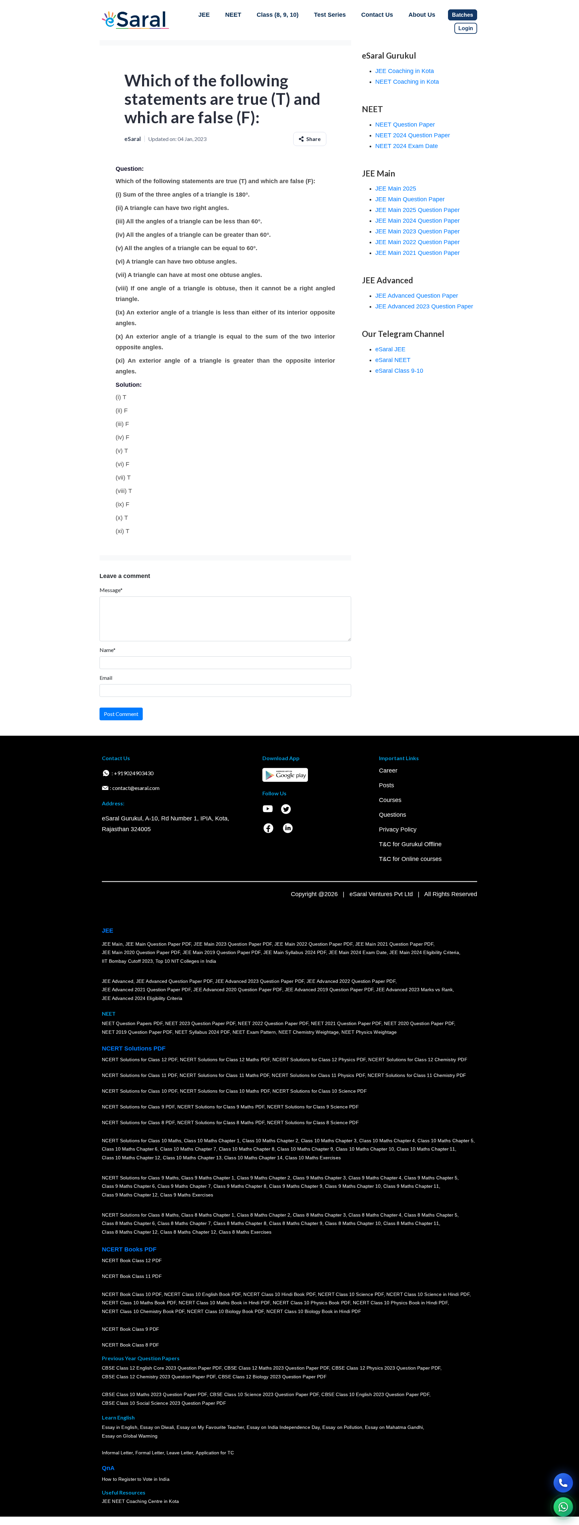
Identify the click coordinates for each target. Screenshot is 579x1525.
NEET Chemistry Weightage (308, 1032)
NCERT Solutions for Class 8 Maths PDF (220, 1122)
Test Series (330, 14)
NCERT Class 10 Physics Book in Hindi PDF (400, 1302)
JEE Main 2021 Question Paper (417, 252)
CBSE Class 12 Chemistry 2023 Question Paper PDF (158, 1376)
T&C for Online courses (410, 859)
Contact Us (377, 14)
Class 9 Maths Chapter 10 (353, 1186)
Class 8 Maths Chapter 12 (129, 1232)
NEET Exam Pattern (254, 1032)
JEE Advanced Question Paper (416, 295)
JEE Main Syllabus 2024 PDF (294, 952)
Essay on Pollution (342, 1427)
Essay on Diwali (157, 1427)
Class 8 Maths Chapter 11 (411, 1223)
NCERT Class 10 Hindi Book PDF (279, 1294)
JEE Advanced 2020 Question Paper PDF (237, 989)
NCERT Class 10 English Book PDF (202, 1294)
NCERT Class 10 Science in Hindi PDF (427, 1294)
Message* (111, 590)
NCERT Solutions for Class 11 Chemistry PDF (417, 1075)
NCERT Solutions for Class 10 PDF (139, 1091)
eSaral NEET (392, 360)
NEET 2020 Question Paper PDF (419, 1023)
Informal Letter (117, 1452)
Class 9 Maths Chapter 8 (239, 1186)
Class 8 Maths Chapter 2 (263, 1215)
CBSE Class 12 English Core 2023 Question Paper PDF (161, 1368)
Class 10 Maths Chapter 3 (329, 1140)
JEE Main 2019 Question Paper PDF (222, 952)
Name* (108, 650)
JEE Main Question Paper (410, 199)
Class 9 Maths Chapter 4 (374, 1177)
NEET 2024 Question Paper (412, 135)
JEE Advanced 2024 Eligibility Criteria (142, 998)
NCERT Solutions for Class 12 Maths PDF (225, 1059)
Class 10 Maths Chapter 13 (192, 1157)
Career (388, 770)
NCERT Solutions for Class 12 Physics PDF (319, 1059)
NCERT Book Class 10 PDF (132, 1294)
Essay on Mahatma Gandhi (394, 1427)
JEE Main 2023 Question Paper (417, 231)
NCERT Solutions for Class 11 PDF (139, 1075)
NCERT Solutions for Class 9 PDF (138, 1106)
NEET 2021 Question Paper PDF (346, 1023)
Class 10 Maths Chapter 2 (270, 1140)
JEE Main (112, 944)
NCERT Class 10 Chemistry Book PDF (143, 1311)
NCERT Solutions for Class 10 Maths (141, 1140)
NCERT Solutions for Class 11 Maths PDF (224, 1075)
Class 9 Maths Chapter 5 (430, 1177)
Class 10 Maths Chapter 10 (365, 1149)
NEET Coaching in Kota (407, 81)
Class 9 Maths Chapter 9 (295, 1186)
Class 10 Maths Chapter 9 (305, 1149)
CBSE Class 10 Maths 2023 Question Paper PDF (154, 1394)
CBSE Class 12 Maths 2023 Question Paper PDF (276, 1368)
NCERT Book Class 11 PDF (132, 1276)
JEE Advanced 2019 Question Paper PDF (329, 989)
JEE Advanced (117, 981)
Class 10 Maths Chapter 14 (253, 1157)
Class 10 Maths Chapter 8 (246, 1149)
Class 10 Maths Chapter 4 (387, 1140)
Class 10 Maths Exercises (313, 1157)
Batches (462, 15)
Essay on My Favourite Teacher (210, 1427)
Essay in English (119, 1427)
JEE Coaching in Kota (404, 71)
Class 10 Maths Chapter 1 (212, 1140)
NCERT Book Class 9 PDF (130, 1329)
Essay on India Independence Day (283, 1427)
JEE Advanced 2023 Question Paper (424, 306)
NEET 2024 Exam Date (406, 146)
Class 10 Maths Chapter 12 (131, 1157)
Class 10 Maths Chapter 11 (426, 1149)
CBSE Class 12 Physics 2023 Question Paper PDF (386, 1368)
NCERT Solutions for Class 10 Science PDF (319, 1091)
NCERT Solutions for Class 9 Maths (140, 1177)
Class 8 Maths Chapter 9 (295, 1223)
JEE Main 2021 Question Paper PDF (394, 944)
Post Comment (121, 714)
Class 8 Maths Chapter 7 (183, 1223)
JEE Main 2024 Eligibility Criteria (424, 952)
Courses (390, 800)
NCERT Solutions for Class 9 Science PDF (313, 1106)
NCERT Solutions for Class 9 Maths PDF (220, 1106)
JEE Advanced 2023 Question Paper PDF (259, 981)
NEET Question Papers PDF (132, 1023)
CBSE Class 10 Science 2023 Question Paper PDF (264, 1394)
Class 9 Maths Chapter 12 (129, 1194)
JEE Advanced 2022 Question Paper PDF (351, 981)
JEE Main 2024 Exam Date (358, 952)
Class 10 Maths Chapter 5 (445, 1140)
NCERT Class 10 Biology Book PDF (225, 1311)
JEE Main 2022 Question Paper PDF (313, 944)
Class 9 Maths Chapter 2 (263, 1177)
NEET (233, 14)
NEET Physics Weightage (369, 1032)
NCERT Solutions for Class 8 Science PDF (313, 1122)
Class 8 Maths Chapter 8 (239, 1223)
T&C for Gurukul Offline (410, 844)
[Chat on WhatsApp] (563, 1507)
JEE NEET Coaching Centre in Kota (140, 1501)
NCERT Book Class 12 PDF (132, 1260)
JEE (204, 14)
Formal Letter (149, 1452)
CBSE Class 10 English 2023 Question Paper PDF (375, 1394)
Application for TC (215, 1452)
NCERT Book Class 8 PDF (130, 1345)
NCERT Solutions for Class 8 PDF (138, 1122)
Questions (392, 814)
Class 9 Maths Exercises (186, 1194)
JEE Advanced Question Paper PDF (174, 981)
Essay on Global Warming (129, 1436)
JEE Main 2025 (395, 188)
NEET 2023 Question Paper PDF (200, 1023)
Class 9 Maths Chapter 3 (319, 1177)
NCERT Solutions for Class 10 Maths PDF (225, 1091)
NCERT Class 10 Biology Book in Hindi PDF (313, 1311)
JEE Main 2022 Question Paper (417, 242)
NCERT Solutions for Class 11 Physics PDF (318, 1075)
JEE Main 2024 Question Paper (417, 220)
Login (465, 28)
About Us (421, 14)
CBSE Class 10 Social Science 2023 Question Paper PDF (164, 1403)
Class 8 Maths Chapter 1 (207, 1215)
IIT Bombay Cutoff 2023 (127, 961)
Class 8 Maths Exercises (245, 1232)
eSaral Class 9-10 (399, 370)
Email (106, 677)
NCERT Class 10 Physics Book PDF (311, 1302)
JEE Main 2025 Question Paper (417, 210)
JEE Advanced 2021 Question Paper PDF (146, 989)
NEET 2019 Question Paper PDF (137, 1032)
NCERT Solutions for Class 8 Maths (140, 1215)
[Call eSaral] (563, 1483)
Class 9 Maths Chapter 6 (128, 1186)
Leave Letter (180, 1452)
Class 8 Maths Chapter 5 (430, 1215)
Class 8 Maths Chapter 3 (319, 1215)
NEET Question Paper (405, 124)
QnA (108, 1468)
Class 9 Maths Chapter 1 (207, 1177)
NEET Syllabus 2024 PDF (202, 1032)
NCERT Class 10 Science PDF (351, 1294)
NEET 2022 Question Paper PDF (273, 1023)
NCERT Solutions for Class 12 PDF (139, 1059)
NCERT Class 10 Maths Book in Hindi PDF (224, 1302)
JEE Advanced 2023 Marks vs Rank (414, 989)
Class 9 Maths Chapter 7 (183, 1186)
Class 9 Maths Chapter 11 (411, 1186)
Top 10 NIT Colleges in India (185, 961)
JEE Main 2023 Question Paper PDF (233, 944)
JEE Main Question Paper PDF (158, 944)
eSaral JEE (390, 349)
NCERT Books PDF (129, 1249)
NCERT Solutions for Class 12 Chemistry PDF (417, 1059)
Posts (386, 785)
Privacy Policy (397, 829)
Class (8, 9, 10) (278, 14)
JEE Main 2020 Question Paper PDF (141, 952)
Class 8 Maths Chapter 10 (353, 1223)
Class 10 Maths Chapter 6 (129, 1149)
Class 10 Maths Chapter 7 (188, 1149)
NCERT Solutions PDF (134, 1048)
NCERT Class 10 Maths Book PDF (139, 1302)
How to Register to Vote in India (136, 1479)
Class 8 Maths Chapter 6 (128, 1223)
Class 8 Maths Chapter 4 (374, 1215)
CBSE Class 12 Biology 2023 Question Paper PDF (272, 1376)
